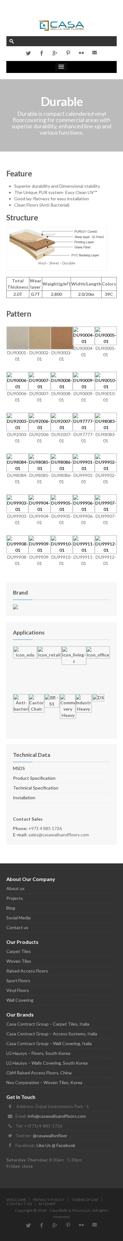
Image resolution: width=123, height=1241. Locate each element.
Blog (10, 908)
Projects (14, 898)
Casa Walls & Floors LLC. (70, 1210)
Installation (24, 797)
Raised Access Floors (27, 970)
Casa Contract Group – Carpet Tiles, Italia (47, 1024)
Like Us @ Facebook (56, 1145)
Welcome (16, 1199)
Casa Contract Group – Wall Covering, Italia (49, 1043)
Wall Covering (19, 1000)
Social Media (18, 917)
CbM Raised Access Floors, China (39, 1072)
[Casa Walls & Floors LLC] (61, 25)
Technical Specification (35, 787)
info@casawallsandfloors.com (57, 1116)
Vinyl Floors (17, 990)
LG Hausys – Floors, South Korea (38, 1053)
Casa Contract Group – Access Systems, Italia (51, 1033)
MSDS (19, 768)
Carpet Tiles (18, 951)
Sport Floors (18, 980)
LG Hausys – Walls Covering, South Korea (47, 1063)
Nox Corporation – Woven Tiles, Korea (44, 1082)
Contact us (17, 927)
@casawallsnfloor (50, 1135)
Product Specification (34, 778)
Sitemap (47, 1203)
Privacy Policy (49, 1199)
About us (15, 888)
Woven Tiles (18, 961)
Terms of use (84, 1199)
